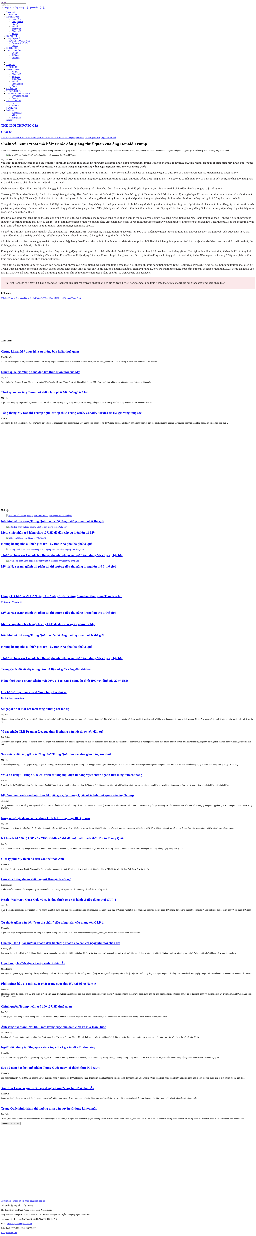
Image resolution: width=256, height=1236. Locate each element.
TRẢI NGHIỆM (13, 50)
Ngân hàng (16, 19)
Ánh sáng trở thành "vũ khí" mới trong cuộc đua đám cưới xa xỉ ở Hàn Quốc (53, 1027)
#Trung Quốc (76, 298)
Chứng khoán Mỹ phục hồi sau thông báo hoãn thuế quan (40, 351)
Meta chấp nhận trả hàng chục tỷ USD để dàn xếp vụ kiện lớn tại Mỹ (48, 532)
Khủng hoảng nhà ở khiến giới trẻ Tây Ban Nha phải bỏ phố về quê (46, 543)
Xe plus (15, 33)
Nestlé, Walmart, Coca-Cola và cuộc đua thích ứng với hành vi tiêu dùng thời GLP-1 (58, 899)
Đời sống (15, 57)
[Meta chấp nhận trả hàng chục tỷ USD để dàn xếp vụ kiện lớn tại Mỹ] (36, 527)
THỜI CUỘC (12, 14)
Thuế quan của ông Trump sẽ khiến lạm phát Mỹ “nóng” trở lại (44, 392)
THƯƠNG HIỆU (13, 38)
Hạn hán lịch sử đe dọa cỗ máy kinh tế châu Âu (33, 963)
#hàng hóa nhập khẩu (23, 298)
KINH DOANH (13, 17)
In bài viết (80, 137)
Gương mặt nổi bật (20, 43)
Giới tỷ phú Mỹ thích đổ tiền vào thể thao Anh (32, 858)
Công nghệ (16, 31)
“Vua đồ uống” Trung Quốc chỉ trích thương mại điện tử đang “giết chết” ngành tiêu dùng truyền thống (71, 775)
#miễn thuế (37, 298)
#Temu (10, 298)
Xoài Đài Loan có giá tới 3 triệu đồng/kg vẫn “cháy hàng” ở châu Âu (47, 1088)
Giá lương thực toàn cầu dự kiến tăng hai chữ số (34, 692)
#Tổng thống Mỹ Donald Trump (56, 298)
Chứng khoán (17, 21)
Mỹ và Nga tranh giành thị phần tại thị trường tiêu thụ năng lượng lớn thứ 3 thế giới (58, 566)
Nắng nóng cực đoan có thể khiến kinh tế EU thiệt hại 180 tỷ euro (45, 818)
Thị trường (16, 29)
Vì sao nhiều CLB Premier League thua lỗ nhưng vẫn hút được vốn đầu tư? (52, 731)
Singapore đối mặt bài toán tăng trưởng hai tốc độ (35, 709)
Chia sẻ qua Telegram (66, 137)
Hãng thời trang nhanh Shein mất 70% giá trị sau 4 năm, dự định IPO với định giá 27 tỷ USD (64, 680)
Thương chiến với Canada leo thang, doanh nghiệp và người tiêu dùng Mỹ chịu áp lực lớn (62, 555)
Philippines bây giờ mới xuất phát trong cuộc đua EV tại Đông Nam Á (48, 983)
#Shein (4, 298)
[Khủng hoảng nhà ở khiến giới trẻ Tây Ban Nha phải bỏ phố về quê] (27, 538)
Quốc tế (15, 45)
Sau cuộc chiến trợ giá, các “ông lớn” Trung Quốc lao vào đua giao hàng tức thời (56, 754)
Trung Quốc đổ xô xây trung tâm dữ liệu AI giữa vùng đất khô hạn (46, 669)
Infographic (16, 113)
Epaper (9, 120)
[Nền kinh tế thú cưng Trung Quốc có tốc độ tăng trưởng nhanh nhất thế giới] (39, 515)
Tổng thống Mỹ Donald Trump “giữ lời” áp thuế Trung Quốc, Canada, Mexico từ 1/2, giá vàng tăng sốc (71, 412)
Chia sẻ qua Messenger (30, 137)
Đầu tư (15, 24)
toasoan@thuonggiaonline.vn (19, 1223)
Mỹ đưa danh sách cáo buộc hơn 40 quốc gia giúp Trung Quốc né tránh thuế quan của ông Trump (67, 795)
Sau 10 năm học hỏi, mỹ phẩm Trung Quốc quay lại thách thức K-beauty (50, 1067)
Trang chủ (10, 12)
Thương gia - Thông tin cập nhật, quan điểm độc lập (23, 7)
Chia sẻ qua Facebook (10, 137)
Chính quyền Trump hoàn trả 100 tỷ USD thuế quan (36, 1006)
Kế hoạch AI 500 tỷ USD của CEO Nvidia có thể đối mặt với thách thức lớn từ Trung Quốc (62, 838)
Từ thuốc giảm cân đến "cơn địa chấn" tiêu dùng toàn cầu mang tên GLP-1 (52, 922)
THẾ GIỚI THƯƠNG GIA (18, 41)
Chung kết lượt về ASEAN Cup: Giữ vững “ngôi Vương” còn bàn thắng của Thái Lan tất (61, 596)
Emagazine (16, 117)
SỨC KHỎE (11, 48)
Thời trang (16, 55)
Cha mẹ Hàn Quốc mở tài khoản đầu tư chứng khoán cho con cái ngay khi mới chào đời (60, 943)
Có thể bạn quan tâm (13, 698)
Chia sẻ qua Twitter (48, 137)
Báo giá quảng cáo (9, 1232)
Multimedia (11, 110)
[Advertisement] (81, 318)
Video (14, 115)
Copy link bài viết (108, 137)
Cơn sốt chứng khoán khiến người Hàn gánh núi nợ (36, 879)
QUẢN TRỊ (11, 36)
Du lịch (15, 53)
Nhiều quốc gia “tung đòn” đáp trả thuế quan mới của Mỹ (40, 372)
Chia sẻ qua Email (92, 137)
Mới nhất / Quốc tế (11, 602)
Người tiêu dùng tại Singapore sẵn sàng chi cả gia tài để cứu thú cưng (48, 1047)
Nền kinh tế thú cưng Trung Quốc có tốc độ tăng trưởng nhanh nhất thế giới (52, 521)
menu (3, 2)
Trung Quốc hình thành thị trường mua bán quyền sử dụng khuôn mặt (49, 1108)
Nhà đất (15, 26)
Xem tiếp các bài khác (10, 1123)
